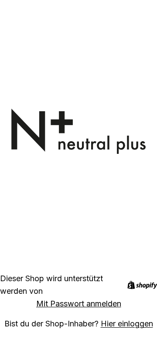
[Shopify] (142, 285)
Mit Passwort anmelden (78, 303)
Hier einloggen (127, 323)
